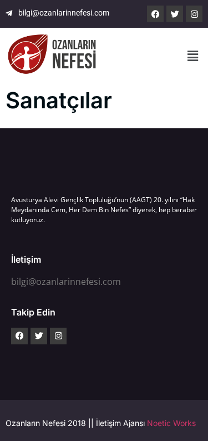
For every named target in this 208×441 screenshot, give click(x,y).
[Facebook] (155, 14)
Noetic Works (171, 423)
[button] (193, 56)
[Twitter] (174, 14)
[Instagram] (194, 14)
